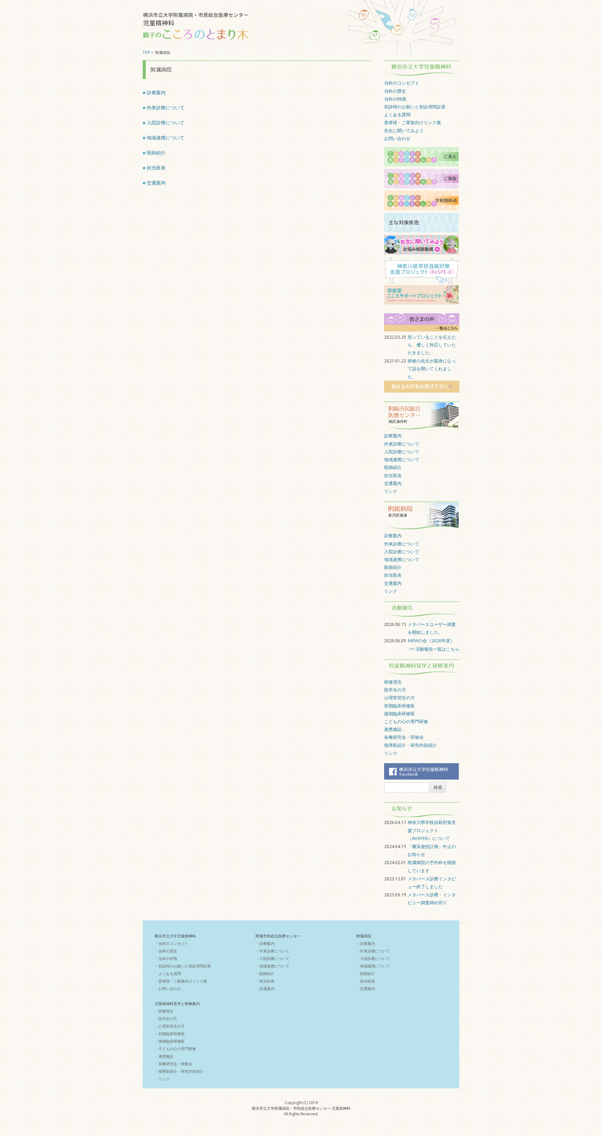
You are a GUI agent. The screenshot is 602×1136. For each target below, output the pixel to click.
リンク (390, 491)
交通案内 (156, 183)
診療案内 (156, 92)
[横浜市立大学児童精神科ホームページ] (196, 27)
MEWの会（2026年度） (431, 641)
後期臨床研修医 (399, 714)
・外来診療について (272, 951)
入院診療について (165, 122)
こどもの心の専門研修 (406, 721)
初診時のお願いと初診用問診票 (415, 107)
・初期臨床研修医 (170, 1033)
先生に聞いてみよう (404, 130)
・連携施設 (164, 1056)
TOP (146, 52)
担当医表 (156, 167)
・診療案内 (265, 943)
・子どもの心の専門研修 (175, 1048)
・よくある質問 (168, 973)
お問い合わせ (397, 138)
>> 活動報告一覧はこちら (434, 649)
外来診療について (165, 107)
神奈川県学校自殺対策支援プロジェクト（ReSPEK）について (432, 830)
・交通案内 (265, 988)
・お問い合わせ (168, 988)
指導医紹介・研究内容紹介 (410, 745)
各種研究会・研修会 (404, 737)
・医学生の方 (166, 1018)
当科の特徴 (395, 99)
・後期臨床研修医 (170, 1041)
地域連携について (165, 137)
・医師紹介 (265, 973)
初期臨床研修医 (399, 706)
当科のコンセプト (401, 83)
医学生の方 (395, 690)
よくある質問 (397, 114)
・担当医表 (265, 981)
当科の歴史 (395, 91)
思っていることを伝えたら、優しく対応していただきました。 (432, 345)
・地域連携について (272, 966)
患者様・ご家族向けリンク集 (412, 122)
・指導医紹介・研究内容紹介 (179, 1071)
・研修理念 (164, 1011)
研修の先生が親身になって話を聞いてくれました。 (432, 368)
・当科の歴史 (166, 951)
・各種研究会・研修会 (173, 1063)
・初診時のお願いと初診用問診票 (183, 966)
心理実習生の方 (399, 698)
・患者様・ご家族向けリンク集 (181, 981)
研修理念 (393, 682)
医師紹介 (156, 152)
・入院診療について (272, 958)
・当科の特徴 (166, 958)
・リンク (162, 1078)
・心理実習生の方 (170, 1026)
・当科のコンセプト (171, 943)
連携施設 (393, 729)
